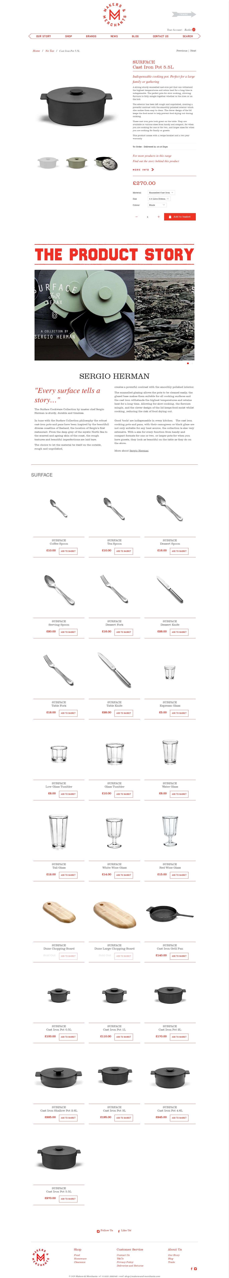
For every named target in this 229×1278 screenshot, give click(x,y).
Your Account (174, 29)
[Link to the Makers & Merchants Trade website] (184, 14)
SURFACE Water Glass (170, 785)
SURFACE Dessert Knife (170, 623)
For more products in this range (152, 156)
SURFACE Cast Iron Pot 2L (170, 1027)
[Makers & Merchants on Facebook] (191, 1269)
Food (77, 1255)
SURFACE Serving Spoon (59, 623)
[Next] (114, 102)
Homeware (80, 1258)
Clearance (79, 1262)
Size (135, 199)
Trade (171, 1262)
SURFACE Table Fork (59, 704)
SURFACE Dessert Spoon (170, 542)
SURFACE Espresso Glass (170, 704)
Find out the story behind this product (156, 161)
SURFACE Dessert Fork (114, 623)
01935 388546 (109, 1276)
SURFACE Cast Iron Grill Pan (170, 946)
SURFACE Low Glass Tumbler (59, 785)
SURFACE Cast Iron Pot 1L (114, 1027)
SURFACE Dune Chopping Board (59, 946)
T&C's (120, 1258)
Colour (136, 205)
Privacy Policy (125, 1262)
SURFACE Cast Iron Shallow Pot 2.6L (58, 1108)
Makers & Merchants (86, 1276)
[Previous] (38, 102)
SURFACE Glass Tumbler (114, 785)
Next (193, 50)
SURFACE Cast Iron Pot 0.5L (59, 1027)
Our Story (174, 1255)
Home (36, 50)
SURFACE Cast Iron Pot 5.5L (59, 1189)
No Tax (49, 50)
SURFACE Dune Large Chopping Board (114, 946)
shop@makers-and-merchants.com (142, 1276)
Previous (182, 50)
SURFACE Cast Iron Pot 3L (114, 1108)
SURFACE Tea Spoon (114, 542)
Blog (170, 1258)
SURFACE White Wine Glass (114, 866)
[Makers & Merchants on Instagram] (195, 1269)
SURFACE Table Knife (114, 704)
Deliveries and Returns (130, 1265)
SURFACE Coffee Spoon (59, 542)
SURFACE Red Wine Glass (170, 866)
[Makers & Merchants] (115, 15)
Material (137, 192)
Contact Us (123, 1255)
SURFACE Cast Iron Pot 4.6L (170, 1108)
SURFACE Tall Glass (59, 866)
